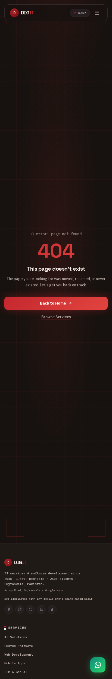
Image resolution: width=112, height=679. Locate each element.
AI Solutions (15, 637)
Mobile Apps (14, 663)
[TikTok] (52, 609)
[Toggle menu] (97, 13)
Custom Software (18, 646)
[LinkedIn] (41, 609)
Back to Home (53, 303)
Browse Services (56, 316)
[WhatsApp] (30, 609)
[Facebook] (8, 609)
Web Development (18, 654)
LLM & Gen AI (15, 672)
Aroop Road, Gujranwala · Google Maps (33, 590)
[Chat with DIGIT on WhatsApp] (97, 664)
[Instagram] (19, 609)
